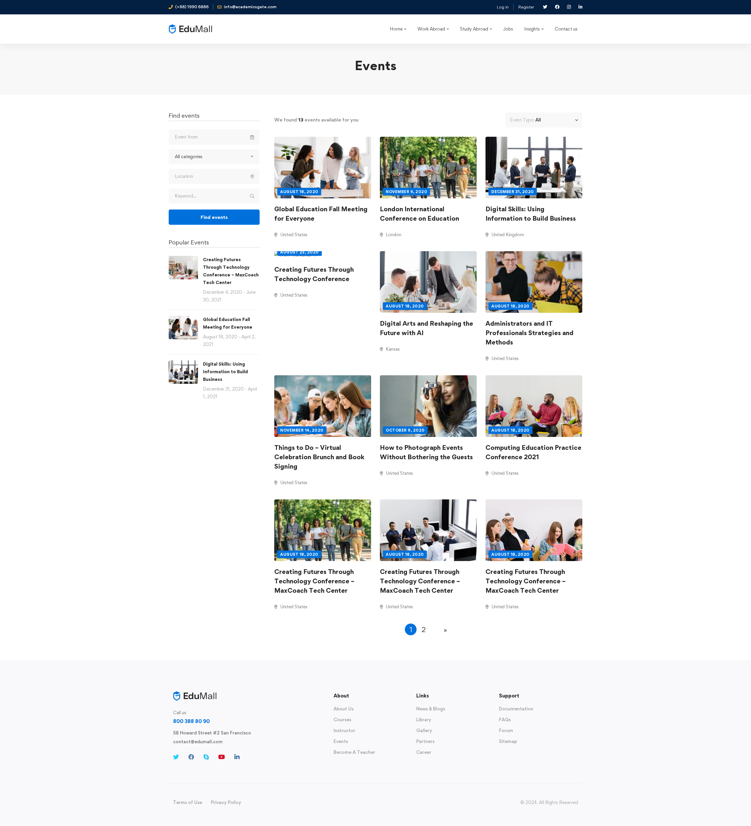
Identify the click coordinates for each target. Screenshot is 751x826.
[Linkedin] (237, 757)
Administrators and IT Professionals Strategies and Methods (530, 333)
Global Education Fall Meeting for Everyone (321, 213)
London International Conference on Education (419, 213)
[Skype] (206, 757)
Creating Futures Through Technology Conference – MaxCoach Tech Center (314, 581)
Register (526, 6)
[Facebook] (191, 757)
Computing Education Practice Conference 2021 (533, 452)
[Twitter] (176, 757)
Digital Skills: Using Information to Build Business (225, 371)
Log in (503, 6)
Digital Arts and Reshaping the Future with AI (426, 328)
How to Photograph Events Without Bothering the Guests (426, 452)
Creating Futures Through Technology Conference (314, 274)
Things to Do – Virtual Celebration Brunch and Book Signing (319, 457)
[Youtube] (221, 757)
